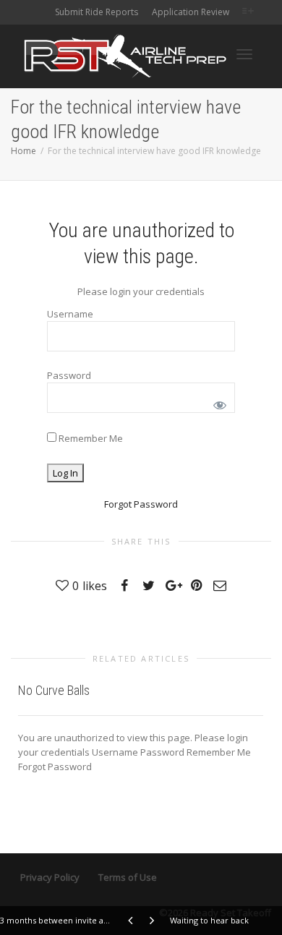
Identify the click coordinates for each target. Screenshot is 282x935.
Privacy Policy (50, 877)
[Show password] (217, 402)
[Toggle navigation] (244, 54)
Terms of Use (127, 877)
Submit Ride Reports (96, 12)
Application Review (190, 12)
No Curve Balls (54, 690)
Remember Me (89, 438)
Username (70, 313)
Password (69, 375)
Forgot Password (141, 504)
